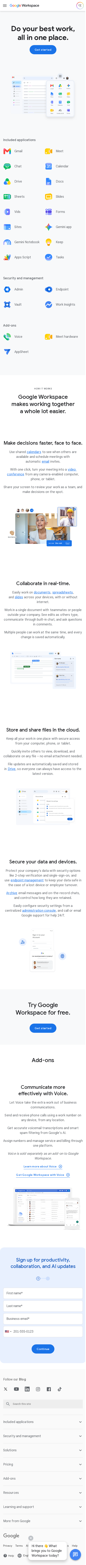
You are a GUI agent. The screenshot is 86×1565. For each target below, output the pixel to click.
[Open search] (80, 5)
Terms (19, 1546)
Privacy (7, 1546)
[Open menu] (5, 5)
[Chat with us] (72, 1554)
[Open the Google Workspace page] (25, 5)
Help (75, 1546)
